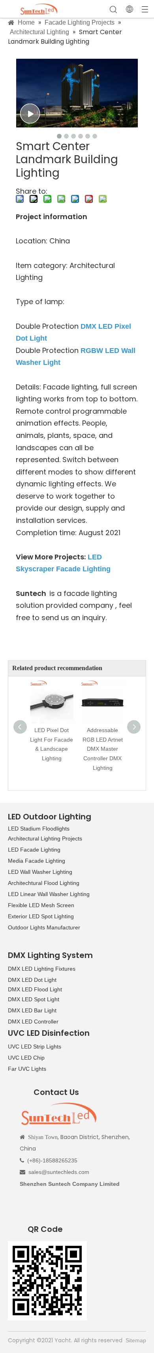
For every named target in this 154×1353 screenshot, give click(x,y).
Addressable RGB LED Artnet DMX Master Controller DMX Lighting (103, 749)
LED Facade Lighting (34, 849)
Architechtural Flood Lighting (43, 883)
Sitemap (136, 1340)
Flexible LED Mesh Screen (41, 905)
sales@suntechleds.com (58, 1172)
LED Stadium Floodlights (38, 828)
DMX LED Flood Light (35, 989)
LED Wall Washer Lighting (40, 872)
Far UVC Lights (27, 1069)
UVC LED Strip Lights (34, 1046)
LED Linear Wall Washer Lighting (49, 894)
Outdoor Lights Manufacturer (44, 927)
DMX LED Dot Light (32, 980)
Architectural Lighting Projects (45, 838)
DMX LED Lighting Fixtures (41, 969)
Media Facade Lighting (36, 861)
